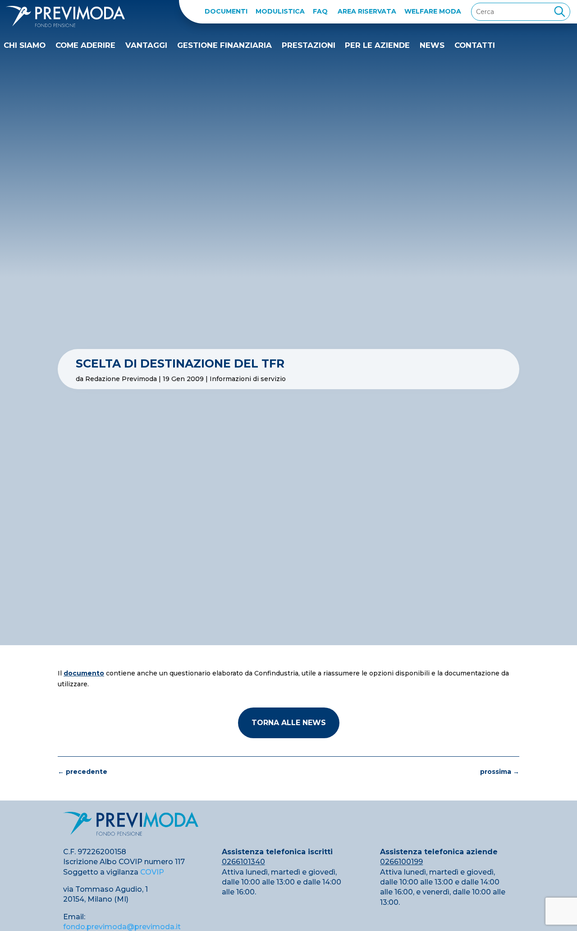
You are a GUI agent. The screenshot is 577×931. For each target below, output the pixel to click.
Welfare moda (432, 11)
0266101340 (243, 861)
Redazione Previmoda (121, 379)
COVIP (152, 872)
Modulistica (280, 11)
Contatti (474, 45)
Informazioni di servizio (248, 379)
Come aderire (85, 45)
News (432, 45)
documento (84, 673)
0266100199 (401, 861)
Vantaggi (146, 45)
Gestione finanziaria (224, 45)
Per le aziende (377, 45)
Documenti (226, 11)
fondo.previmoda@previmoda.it (122, 926)
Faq (320, 11)
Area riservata (367, 11)
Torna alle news (289, 722)
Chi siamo (25, 45)
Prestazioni (308, 45)
